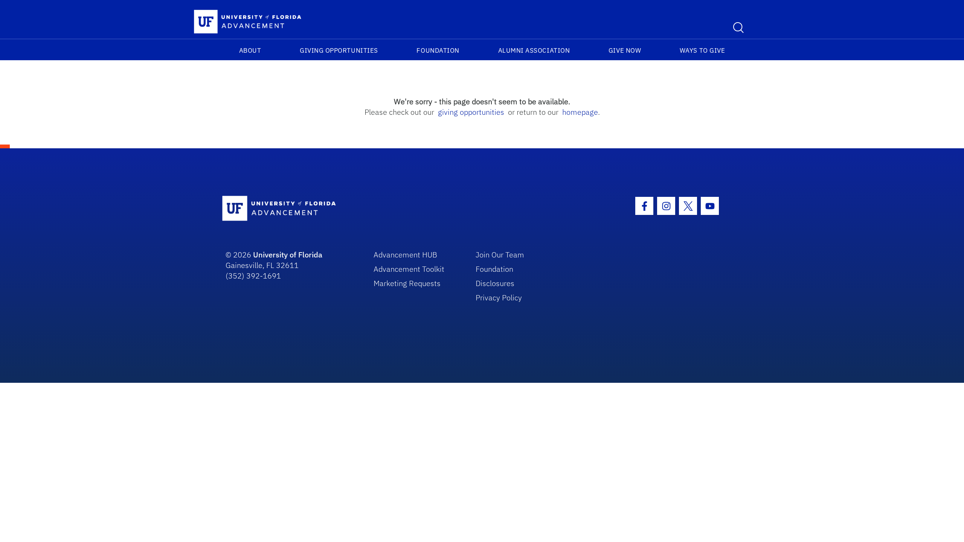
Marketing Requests (407, 283)
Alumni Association (534, 50)
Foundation (437, 50)
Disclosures (495, 283)
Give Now (625, 50)
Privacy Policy (499, 297)
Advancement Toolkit (409, 269)
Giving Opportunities (339, 50)
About (250, 50)
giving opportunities (471, 112)
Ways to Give (702, 50)
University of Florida (287, 255)
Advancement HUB (405, 255)
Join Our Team (500, 255)
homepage (580, 112)
